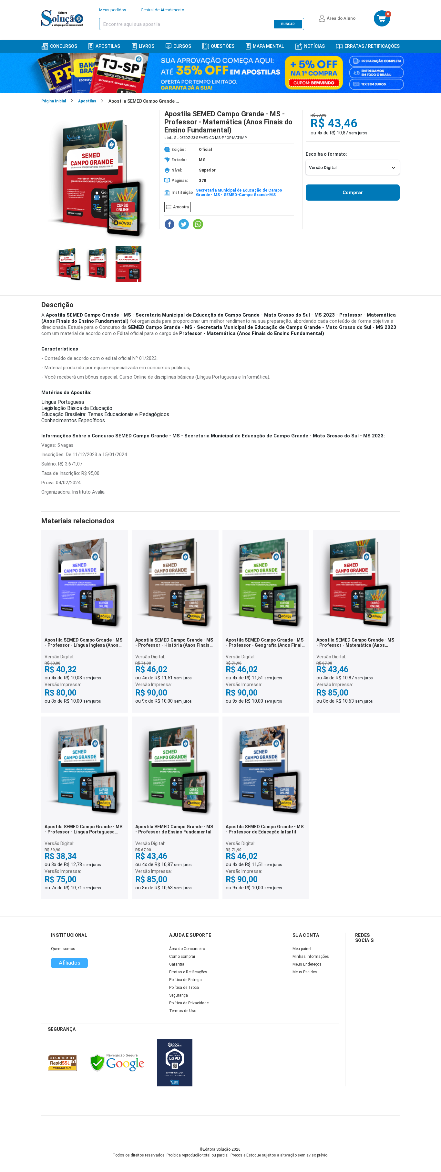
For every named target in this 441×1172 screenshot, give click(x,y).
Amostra (181, 206)
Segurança (178, 995)
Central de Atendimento (162, 9)
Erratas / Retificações (372, 46)
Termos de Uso (182, 1011)
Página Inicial (53, 101)
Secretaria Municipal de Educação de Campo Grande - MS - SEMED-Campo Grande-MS (239, 192)
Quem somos (63, 949)
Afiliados (69, 962)
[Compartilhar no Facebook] (169, 224)
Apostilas (108, 46)
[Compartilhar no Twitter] (184, 224)
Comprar (353, 192)
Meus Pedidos (304, 972)
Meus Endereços (307, 964)
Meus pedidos (112, 9)
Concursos (63, 46)
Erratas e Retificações (188, 972)
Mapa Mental (268, 46)
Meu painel (301, 949)
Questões (222, 46)
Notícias (314, 46)
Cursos (182, 46)
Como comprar (182, 956)
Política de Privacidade (189, 1003)
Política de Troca (184, 987)
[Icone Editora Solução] (63, 18)
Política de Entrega (185, 980)
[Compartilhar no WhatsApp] (198, 224)
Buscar (288, 24)
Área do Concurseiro (187, 949)
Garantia (176, 964)
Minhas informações (310, 956)
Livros (146, 46)
